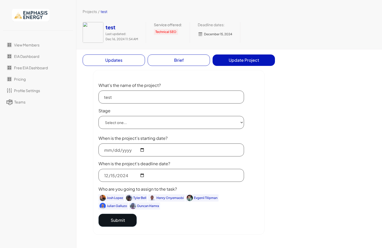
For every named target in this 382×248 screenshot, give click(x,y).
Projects (90, 11)
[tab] (114, 60)
